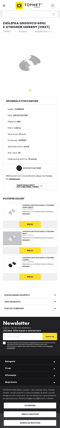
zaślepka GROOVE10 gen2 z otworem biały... (38, 232)
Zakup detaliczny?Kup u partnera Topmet (28, 186)
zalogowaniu (14, 179)
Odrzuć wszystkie (30, 414)
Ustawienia (30, 405)
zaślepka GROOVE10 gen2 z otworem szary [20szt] (38, 206)
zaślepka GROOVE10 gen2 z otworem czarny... (38, 259)
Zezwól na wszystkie (30, 423)
